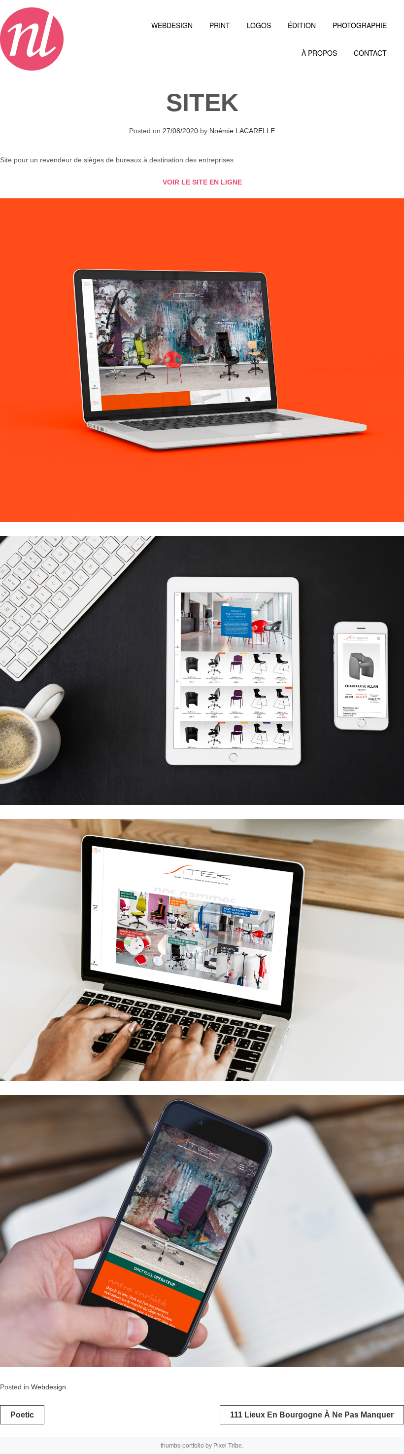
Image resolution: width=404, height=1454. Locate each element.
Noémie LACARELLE (242, 131)
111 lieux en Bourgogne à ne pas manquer (312, 1415)
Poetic (22, 1415)
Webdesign (48, 1387)
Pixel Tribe (227, 1445)
